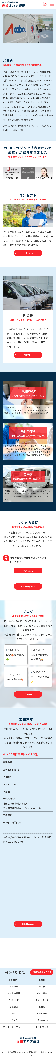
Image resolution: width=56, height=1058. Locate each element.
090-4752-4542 (11, 769)
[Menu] (51, 4)
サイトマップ (42, 1026)
